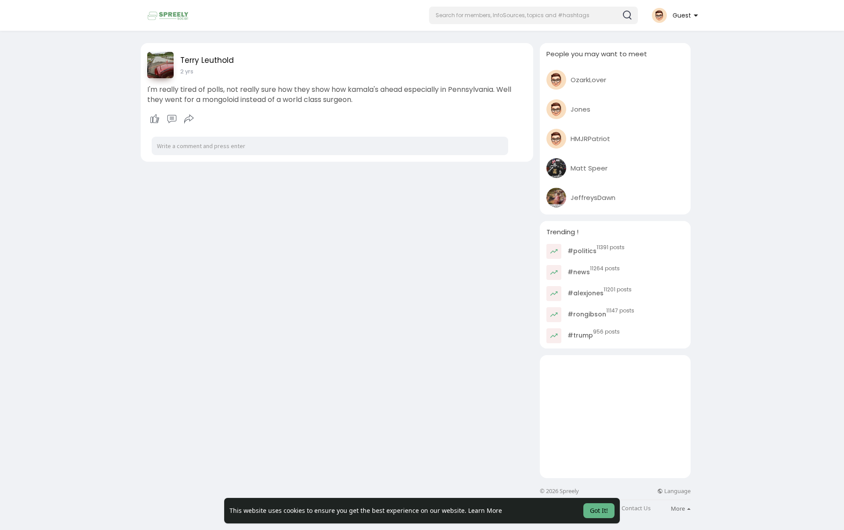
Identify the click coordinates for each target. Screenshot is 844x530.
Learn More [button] (485, 510)
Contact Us (636, 508)
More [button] (678, 508)
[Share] (189, 119)
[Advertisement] (615, 416)
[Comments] (171, 119)
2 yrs (186, 71)
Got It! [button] (599, 510)
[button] (533, 15)
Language (677, 491)
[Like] (171, 119)
